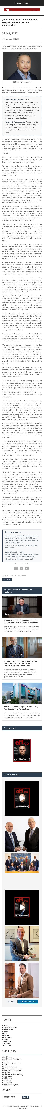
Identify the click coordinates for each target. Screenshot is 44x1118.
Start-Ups (6, 1043)
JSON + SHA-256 (31, 545)
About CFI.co (7, 1057)
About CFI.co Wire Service (12, 1059)
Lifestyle (5, 1035)
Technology (6, 1045)
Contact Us (6, 1081)
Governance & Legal (13, 655)
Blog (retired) (7, 1077)
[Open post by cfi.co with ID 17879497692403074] (22, 834)
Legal (4, 1033)
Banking (5, 88)
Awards (5, 1061)
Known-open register (10, 1085)
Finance (8, 700)
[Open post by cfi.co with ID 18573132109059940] (22, 870)
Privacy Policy (7, 1079)
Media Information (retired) (12, 1075)
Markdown (20, 545)
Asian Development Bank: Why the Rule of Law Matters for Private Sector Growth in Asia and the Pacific (21, 663)
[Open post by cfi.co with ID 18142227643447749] (22, 943)
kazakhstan (7, 580)
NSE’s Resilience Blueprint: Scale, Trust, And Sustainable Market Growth (21, 707)
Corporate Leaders (9, 1028)
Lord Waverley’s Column (11, 1071)
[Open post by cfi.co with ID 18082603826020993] (22, 980)
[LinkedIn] (27, 568)
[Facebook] (16, 568)
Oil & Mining (7, 1037)
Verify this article (14, 532)
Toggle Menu (23, 3)
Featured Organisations (11, 1063)
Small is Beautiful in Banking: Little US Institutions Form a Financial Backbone (21, 621)
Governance (7, 1083)
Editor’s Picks (7, 1030)
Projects (5, 1039)
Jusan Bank (29, 157)
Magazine (6, 1073)
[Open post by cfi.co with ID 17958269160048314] (22, 907)
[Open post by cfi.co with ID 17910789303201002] (22, 798)
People (5, 1065)
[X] (21, 568)
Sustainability (7, 1041)
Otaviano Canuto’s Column (12, 1069)
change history (9, 547)
